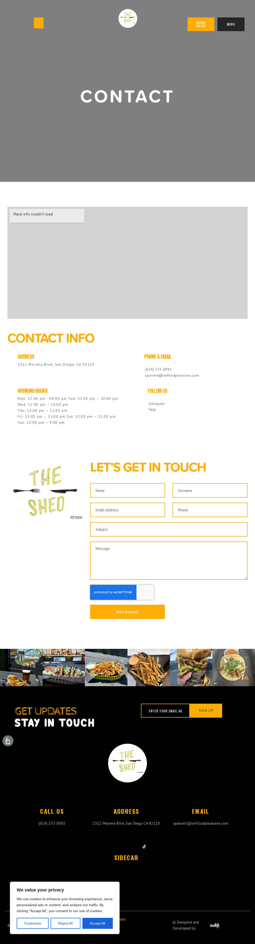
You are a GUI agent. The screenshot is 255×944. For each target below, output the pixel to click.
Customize (32, 923)
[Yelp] (108, 846)
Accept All (97, 923)
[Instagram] (120, 846)
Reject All (65, 923)
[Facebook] (132, 846)
